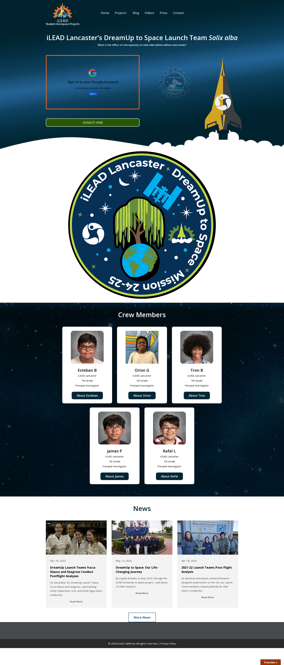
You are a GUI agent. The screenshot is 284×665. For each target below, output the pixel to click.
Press (163, 13)
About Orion (142, 395)
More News (142, 617)
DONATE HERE (93, 122)
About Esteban (87, 395)
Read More (76, 601)
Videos (149, 13)
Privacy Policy (168, 643)
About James (114, 476)
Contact (178, 13)
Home (104, 13)
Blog (135, 13)
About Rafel (169, 476)
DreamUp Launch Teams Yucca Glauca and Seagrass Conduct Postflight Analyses (72, 571)
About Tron (197, 395)
